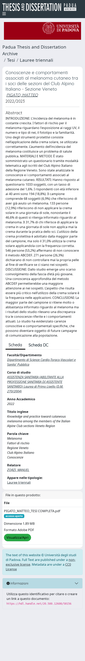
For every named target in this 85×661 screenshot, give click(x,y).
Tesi (11, 60)
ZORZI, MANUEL (18, 470)
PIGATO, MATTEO (22, 94)
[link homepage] (40, 7)
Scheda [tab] (15, 344)
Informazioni (19, 583)
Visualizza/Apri (17, 537)
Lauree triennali (36, 60)
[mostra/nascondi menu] (4, 14)
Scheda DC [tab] (38, 344)
